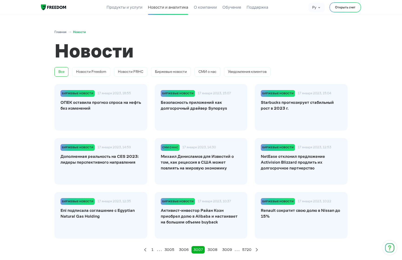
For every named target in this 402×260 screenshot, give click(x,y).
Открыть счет (345, 7)
